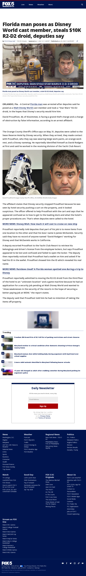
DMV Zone (49, 485)
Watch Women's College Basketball (9, 546)
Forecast (27, 437)
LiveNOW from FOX (9, 480)
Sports (5, 454)
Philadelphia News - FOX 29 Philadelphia (52, 443)
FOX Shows (6, 483)
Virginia (5, 440)
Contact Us (71, 489)
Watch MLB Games (9, 532)
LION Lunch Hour (30, 478)
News (5, 434)
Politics (70, 434)
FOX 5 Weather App (30, 449)
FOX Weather (28, 452)
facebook (66, 563)
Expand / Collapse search (82, 4)
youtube (62, 563)
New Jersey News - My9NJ (52, 447)
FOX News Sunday (9, 467)
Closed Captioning (73, 514)
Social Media (71, 499)
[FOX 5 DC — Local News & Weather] (9, 4)
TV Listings (6, 478)
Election (69, 445)
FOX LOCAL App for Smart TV (73, 485)
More (50, 4)
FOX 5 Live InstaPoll (74, 478)
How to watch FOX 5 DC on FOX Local (10, 486)
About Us (71, 474)
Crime (5, 452)
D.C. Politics (71, 437)
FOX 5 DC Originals (50, 475)
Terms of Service (44, 418)
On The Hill (49, 492)
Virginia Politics (72, 442)
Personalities (71, 491)
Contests (70, 501)
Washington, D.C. (8, 437)
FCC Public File (72, 504)
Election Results (72, 447)
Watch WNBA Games (10, 550)
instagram (74, 563)
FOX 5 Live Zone (51, 497)
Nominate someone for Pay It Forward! (32, 486)
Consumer (6, 459)
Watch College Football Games (10, 528)
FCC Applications (72, 506)
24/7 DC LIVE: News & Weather (10, 446)
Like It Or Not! (50, 487)
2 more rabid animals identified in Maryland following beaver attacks (42, 362)
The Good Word (51, 500)
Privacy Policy (45, 416)
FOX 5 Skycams (29, 440)
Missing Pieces (50, 506)
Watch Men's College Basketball (10, 542)
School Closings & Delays (30, 446)
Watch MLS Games (9, 552)
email (82, 563)
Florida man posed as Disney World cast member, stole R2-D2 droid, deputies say (33, 91)
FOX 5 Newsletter (73, 494)
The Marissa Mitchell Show (53, 481)
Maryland (6, 442)
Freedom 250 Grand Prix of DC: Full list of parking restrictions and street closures (46, 337)
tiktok (78, 563)
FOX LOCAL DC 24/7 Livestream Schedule (10, 490)
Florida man (36, 104)
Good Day (28, 474)
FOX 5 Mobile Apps (73, 496)
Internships (70, 509)
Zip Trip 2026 (28, 490)
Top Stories (6, 469)
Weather (28, 434)
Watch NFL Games (9, 525)
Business (6, 457)
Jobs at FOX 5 (71, 511)
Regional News (53, 434)
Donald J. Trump (72, 450)
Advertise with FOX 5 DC (74, 481)
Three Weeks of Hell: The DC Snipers (53, 503)
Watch (5, 474)
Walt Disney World (23, 107)
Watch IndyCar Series (10, 539)
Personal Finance (8, 464)
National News (8, 449)
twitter (70, 563)
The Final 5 (49, 490)
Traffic (26, 442)
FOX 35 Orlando (22, 41)
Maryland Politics (73, 440)
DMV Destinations (30, 480)
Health (5, 462)
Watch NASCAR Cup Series (9, 535)
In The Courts (50, 495)
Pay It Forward (29, 483)
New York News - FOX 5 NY (54, 438)
